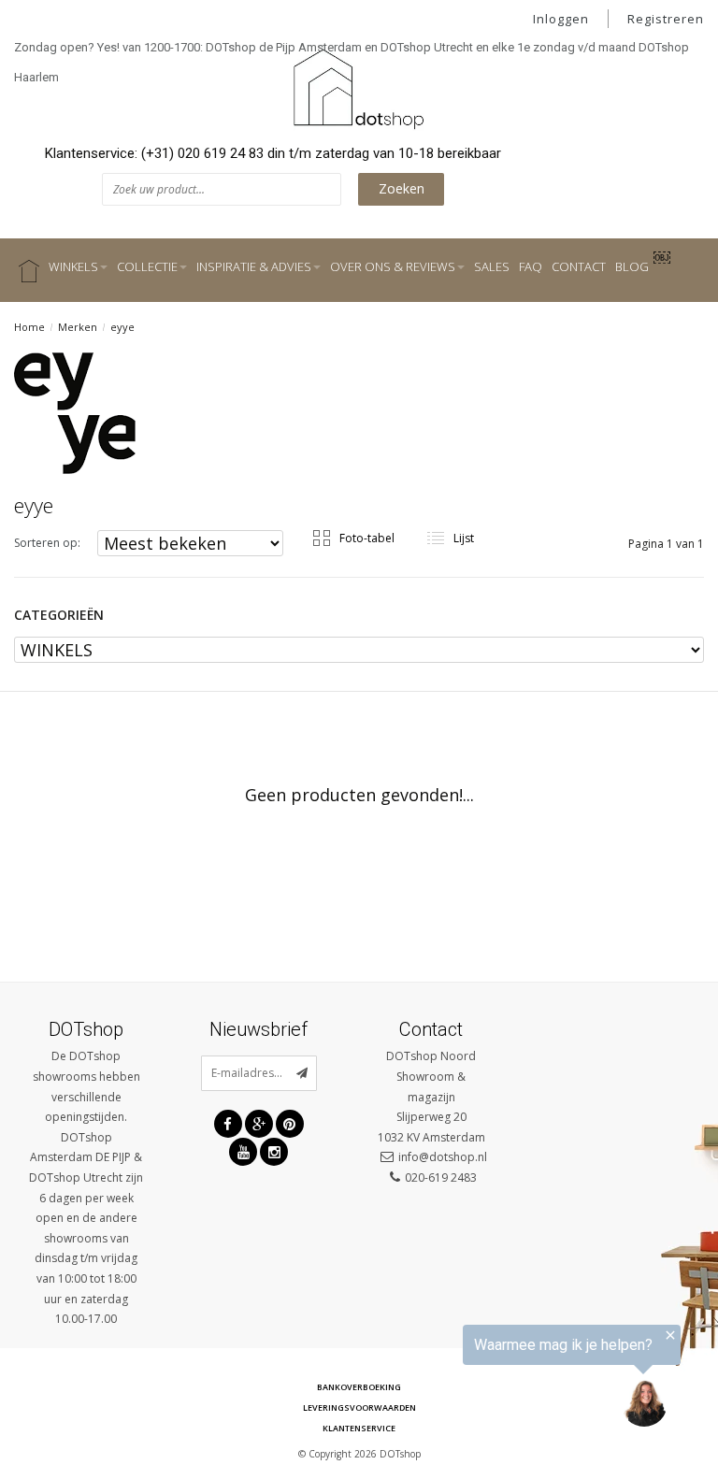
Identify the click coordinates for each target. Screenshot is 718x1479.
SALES (492, 266)
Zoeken (401, 188)
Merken (77, 327)
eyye (122, 327)
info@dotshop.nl (442, 1157)
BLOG (632, 266)
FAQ (530, 266)
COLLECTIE (147, 266)
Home (29, 327)
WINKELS (73, 266)
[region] (488, 1380)
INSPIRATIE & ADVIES (253, 266)
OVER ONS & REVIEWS (392, 266)
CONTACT (579, 266)
